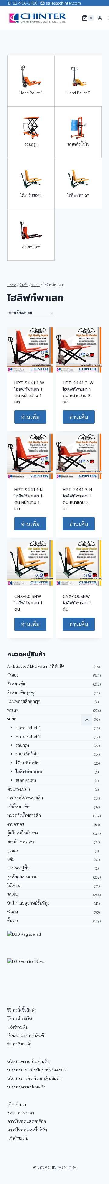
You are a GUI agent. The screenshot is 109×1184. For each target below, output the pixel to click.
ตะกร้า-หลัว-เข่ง (21, 841)
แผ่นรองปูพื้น (18, 867)
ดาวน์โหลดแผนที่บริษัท (27, 1129)
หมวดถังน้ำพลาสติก (24, 815)
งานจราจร (15, 824)
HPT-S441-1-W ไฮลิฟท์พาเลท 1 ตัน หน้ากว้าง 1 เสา (29, 392)
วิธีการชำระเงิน (19, 1018)
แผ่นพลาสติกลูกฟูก (23, 701)
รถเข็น (12, 894)
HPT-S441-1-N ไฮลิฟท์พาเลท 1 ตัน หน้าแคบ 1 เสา (28, 499)
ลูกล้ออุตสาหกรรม (22, 876)
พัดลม (12, 911)
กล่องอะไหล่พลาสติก (25, 797)
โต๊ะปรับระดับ (31, 195)
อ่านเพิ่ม (30, 416)
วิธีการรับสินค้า (19, 1043)
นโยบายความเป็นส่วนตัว (28, 1061)
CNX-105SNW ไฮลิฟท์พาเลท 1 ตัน (28, 602)
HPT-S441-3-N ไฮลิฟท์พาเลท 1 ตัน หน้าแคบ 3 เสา (77, 499)
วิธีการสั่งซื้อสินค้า (21, 1010)
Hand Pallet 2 (78, 92)
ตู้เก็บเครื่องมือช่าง (22, 832)
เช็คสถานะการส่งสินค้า (26, 1035)
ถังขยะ (13, 674)
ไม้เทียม (14, 885)
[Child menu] (86, 719)
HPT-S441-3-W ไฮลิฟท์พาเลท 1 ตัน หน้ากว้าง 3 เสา (78, 392)
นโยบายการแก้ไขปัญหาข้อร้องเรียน (36, 1069)
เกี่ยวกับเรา (16, 1104)
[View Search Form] (73, 18)
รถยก (11, 718)
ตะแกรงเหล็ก (18, 788)
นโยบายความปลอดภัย (26, 1086)
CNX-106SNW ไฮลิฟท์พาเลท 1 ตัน (77, 602)
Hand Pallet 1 (31, 92)
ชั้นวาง (12, 920)
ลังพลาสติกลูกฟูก (22, 692)
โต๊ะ (10, 859)
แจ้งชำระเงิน (17, 1026)
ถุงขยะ (13, 850)
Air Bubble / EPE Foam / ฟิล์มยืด (36, 666)
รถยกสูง (31, 144)
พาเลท (13, 710)
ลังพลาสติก (16, 683)
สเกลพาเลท (31, 246)
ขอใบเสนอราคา (20, 1112)
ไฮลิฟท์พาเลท (78, 195)
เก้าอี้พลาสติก (18, 806)
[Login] (100, 18)
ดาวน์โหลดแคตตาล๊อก (26, 1121)
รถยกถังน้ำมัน (78, 144)
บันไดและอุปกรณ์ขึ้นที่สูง (28, 902)
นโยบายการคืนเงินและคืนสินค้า (34, 1078)
